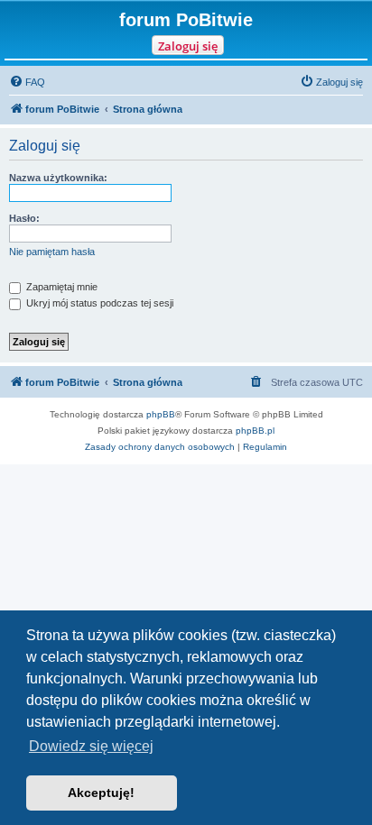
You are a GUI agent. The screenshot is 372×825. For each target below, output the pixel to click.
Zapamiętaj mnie (60, 286)
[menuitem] (27, 82)
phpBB (160, 414)
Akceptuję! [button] (101, 792)
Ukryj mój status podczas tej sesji (98, 303)
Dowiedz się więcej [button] (91, 746)
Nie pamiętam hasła (52, 251)
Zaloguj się (188, 46)
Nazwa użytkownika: (58, 177)
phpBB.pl (255, 430)
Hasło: (24, 218)
